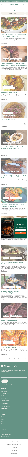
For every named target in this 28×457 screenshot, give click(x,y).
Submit (21, 232)
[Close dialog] (26, 219)
